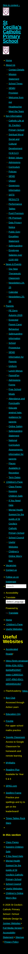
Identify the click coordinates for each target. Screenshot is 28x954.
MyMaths (10, 762)
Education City (13, 714)
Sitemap (20, 937)
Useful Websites (14, 629)
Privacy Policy (11, 942)
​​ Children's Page (14, 624)
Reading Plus (12, 769)
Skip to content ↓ (11, 5)
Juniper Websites (12, 923)
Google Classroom (15, 737)
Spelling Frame (13, 792)
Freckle (9, 721)
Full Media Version (12, 928)
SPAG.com (11, 786)
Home (9, 619)
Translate (13, 613)
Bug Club (10, 698)
